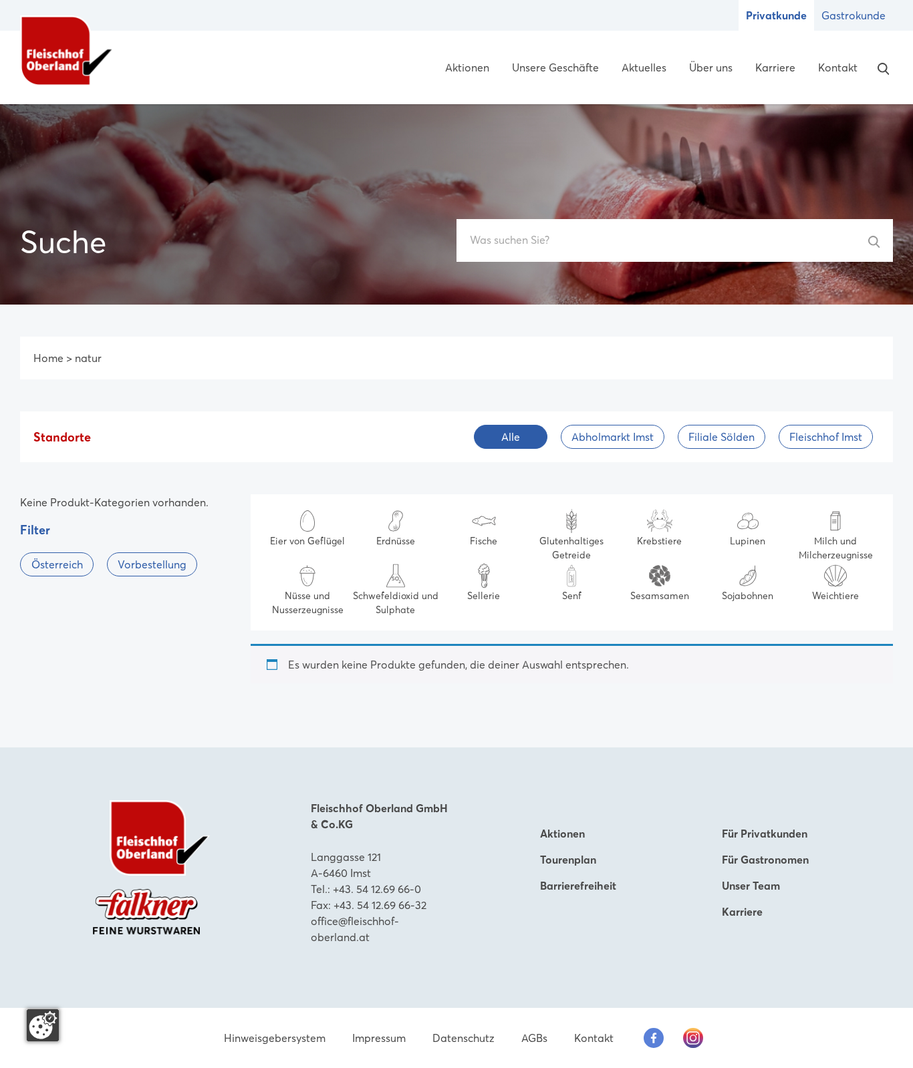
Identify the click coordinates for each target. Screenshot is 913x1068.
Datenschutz (463, 1038)
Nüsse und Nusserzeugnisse (308, 603)
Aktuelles (644, 67)
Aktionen (467, 67)
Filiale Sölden (721, 436)
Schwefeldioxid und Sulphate (395, 603)
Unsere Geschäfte (555, 67)
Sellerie (483, 596)
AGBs (534, 1038)
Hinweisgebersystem (274, 1038)
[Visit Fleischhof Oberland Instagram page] (693, 1038)
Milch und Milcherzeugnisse (836, 548)
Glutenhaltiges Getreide (571, 548)
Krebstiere (659, 541)
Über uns (711, 67)
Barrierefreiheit (578, 885)
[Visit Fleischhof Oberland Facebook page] (654, 1038)
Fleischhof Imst (825, 436)
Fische (483, 541)
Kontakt (838, 67)
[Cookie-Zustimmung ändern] (43, 1025)
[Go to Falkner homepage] (146, 910)
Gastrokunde (853, 15)
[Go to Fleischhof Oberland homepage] (67, 50)
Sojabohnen (747, 596)
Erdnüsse (395, 541)
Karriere (775, 67)
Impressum (379, 1038)
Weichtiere (835, 596)
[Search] (880, 67)
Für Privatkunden (764, 833)
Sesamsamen (659, 596)
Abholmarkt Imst (612, 436)
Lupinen (747, 541)
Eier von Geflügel (307, 541)
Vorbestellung (152, 564)
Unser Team (751, 885)
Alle (510, 436)
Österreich (57, 564)
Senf (571, 596)
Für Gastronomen (765, 859)
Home (48, 358)
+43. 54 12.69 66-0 (377, 889)
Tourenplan (568, 859)
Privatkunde (776, 15)
